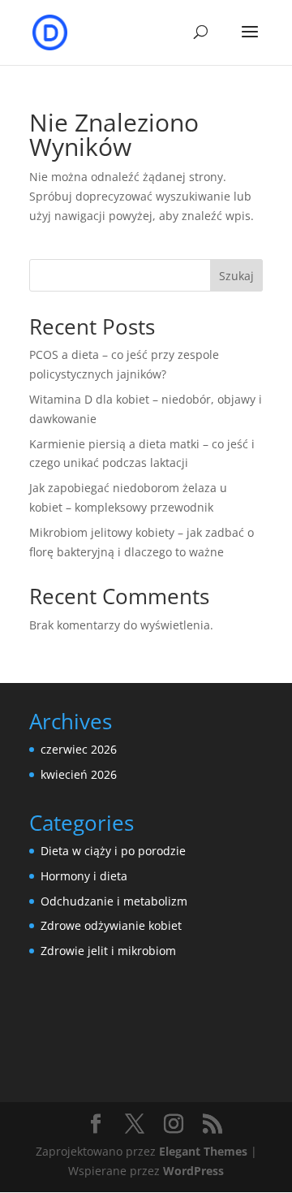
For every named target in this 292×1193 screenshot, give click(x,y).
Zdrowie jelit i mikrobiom (108, 950)
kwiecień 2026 (79, 774)
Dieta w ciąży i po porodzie (113, 850)
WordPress (193, 1170)
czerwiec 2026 (79, 749)
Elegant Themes (203, 1151)
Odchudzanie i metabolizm (114, 901)
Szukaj (236, 275)
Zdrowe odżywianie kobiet (111, 925)
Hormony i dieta (84, 876)
